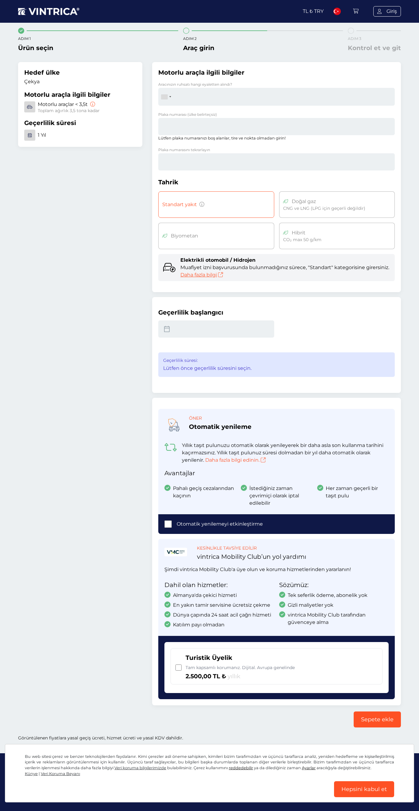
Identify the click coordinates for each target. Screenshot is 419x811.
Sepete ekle (377, 719)
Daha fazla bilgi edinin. (232, 460)
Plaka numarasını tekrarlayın (184, 149)
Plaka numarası (187, 114)
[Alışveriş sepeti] (356, 11)
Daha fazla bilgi (198, 275)
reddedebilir (241, 768)
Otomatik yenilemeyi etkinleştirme (220, 524)
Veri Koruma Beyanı (60, 773)
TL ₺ (313, 11)
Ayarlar (309, 768)
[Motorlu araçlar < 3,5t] (92, 104)
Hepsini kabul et (364, 789)
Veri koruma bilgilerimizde (140, 768)
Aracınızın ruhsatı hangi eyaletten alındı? (195, 84)
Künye (31, 773)
